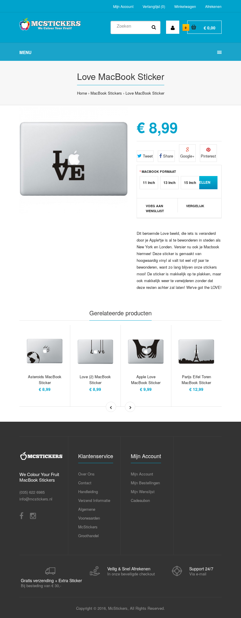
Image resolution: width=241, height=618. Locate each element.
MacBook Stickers (106, 93)
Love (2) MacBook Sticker (95, 380)
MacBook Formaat (159, 171)
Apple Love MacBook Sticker (145, 380)
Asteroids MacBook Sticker (44, 380)
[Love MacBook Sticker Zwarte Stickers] (73, 159)
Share (167, 156)
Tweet (147, 156)
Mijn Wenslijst (143, 491)
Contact (84, 482)
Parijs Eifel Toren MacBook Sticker (196, 380)
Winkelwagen (185, 6)
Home (82, 93)
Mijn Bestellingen (145, 482)
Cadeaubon (140, 500)
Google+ (187, 156)
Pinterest (208, 156)
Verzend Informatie (94, 500)
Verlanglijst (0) (154, 6)
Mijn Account (123, 6)
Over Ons (86, 474)
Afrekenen (213, 6)
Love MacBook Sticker (144, 93)
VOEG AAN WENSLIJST (155, 208)
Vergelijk (195, 206)
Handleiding (88, 491)
